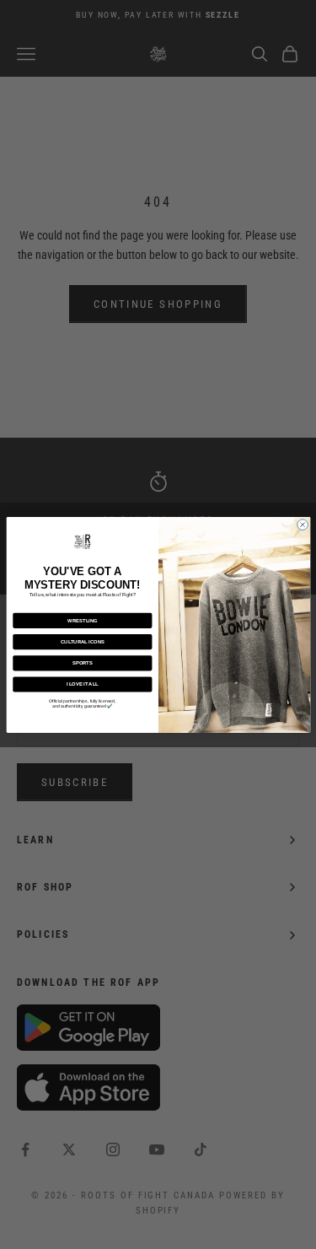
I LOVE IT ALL (82, 683)
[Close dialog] (302, 524)
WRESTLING (82, 619)
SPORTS (82, 662)
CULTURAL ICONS (82, 640)
